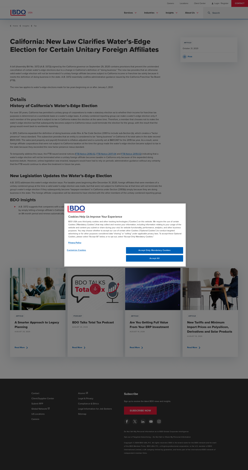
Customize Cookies (76, 250)
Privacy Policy (74, 242)
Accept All (154, 258)
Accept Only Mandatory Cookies (154, 250)
